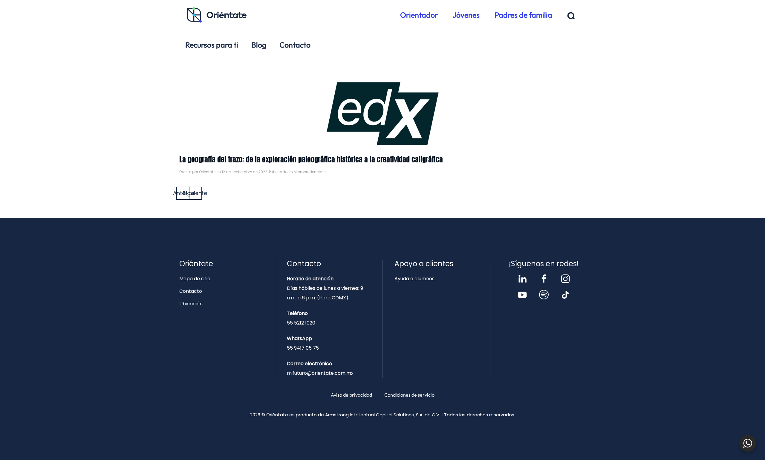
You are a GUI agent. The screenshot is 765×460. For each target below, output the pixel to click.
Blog (258, 45)
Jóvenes (466, 15)
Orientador (419, 15)
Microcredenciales (311, 171)
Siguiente (195, 193)
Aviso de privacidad (351, 395)
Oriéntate (207, 171)
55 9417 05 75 (303, 348)
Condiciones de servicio (409, 395)
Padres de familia (523, 15)
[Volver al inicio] (216, 15)
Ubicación (191, 303)
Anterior (183, 193)
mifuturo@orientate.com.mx (320, 373)
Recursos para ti (211, 45)
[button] (571, 16)
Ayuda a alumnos (414, 278)
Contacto (294, 45)
